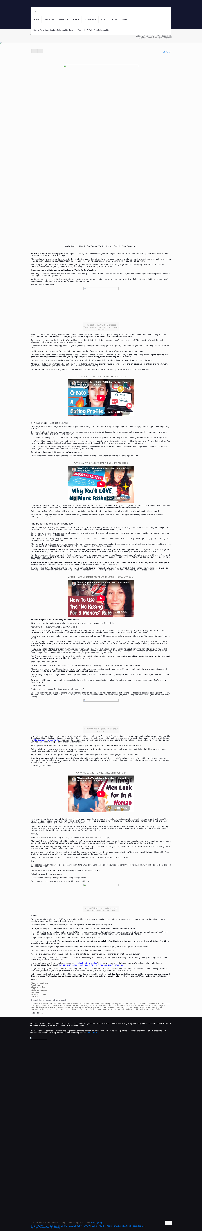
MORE (101, 1226)
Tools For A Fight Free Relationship (45, 1228)
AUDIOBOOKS (75, 1226)
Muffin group (96, 1222)
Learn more (92, 1032)
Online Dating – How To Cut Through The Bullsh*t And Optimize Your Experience (154, 37)
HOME (32, 1226)
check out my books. (87, 963)
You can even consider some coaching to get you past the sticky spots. (91, 965)
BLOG (94, 1226)
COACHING (42, 1226)
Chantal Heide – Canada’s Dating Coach (48, 1000)
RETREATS (54, 1226)
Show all (167, 52)
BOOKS (64, 1226)
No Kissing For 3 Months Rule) (47, 740)
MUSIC (87, 1226)
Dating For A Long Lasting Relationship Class (126, 1226)
